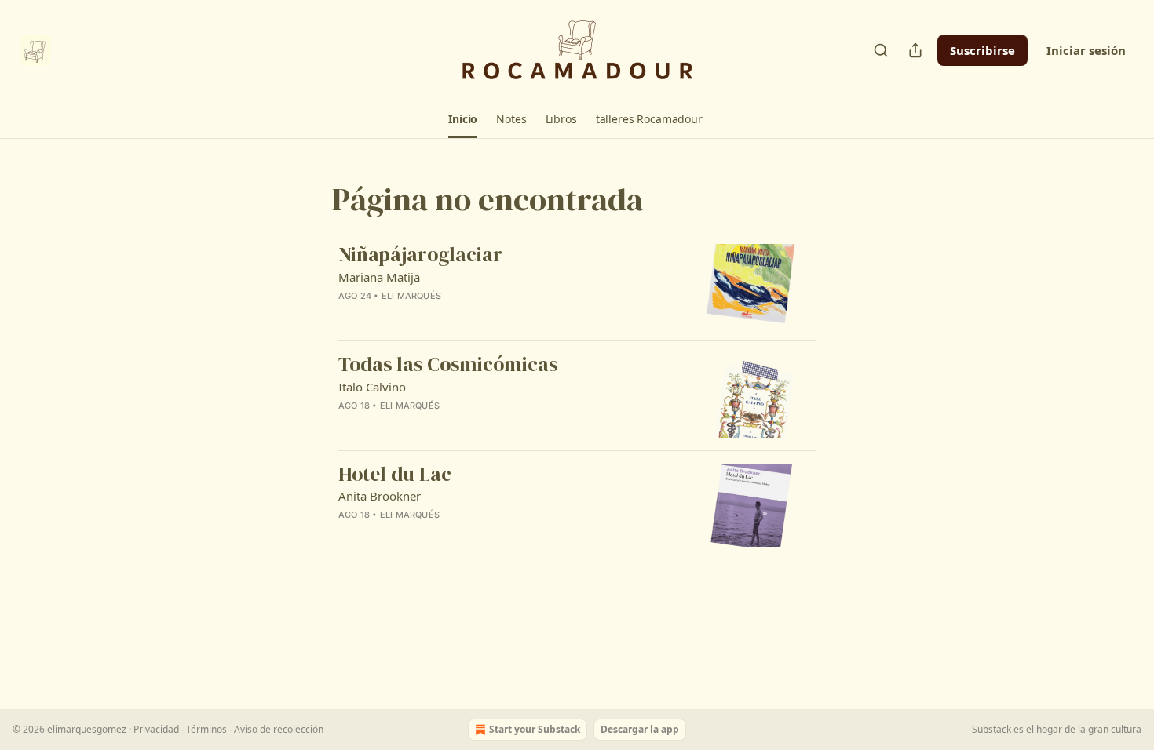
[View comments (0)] (453, 316)
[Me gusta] (348, 316)
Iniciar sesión (1086, 50)
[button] (463, 119)
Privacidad (156, 729)
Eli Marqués (411, 295)
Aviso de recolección (278, 729)
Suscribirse (982, 50)
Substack (991, 729)
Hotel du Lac (394, 475)
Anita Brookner (379, 496)
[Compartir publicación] (915, 50)
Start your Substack (534, 729)
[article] (577, 286)
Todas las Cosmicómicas (447, 365)
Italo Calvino (372, 387)
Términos (206, 729)
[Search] (881, 50)
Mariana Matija (379, 277)
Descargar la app (640, 729)
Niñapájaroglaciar (420, 255)
